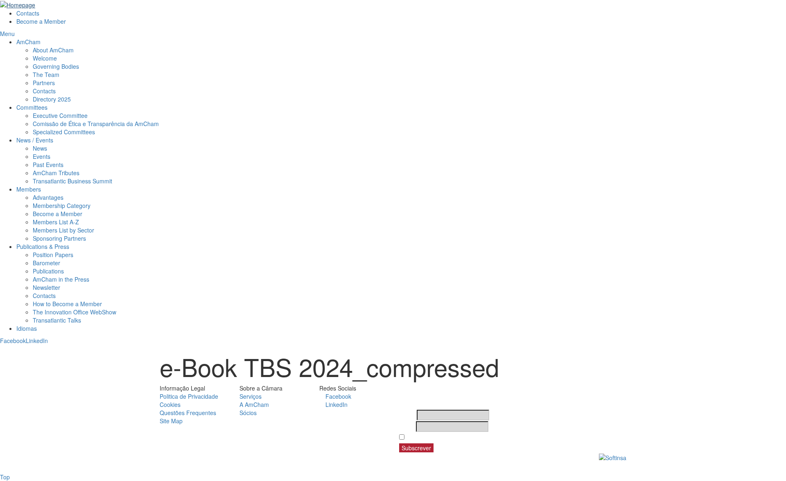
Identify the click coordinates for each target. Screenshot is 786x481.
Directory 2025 (52, 99)
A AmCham (254, 404)
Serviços (250, 396)
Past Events (48, 164)
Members (28, 189)
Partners (44, 83)
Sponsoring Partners (59, 238)
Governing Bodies (56, 66)
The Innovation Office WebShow (74, 312)
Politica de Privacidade (189, 396)
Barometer (46, 263)
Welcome (45, 58)
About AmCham (53, 50)
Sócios (248, 413)
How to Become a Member (67, 304)
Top (5, 477)
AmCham (28, 42)
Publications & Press (42, 246)
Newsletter (46, 287)
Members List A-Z (56, 222)
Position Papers (53, 255)
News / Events (34, 140)
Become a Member (41, 21)
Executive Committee (60, 115)
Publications (48, 271)
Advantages (48, 197)
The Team (46, 74)
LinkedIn (37, 340)
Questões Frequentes (188, 413)
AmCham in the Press (61, 279)
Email (406, 426)
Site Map (171, 421)
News (40, 148)
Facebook (13, 340)
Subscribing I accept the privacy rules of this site (474, 437)
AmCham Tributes (56, 173)
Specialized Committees (64, 132)
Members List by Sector (64, 230)
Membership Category (61, 205)
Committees (31, 107)
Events (41, 156)
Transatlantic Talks (57, 320)
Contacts (27, 13)
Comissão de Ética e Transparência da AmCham (96, 124)
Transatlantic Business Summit (72, 181)
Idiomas (26, 328)
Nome (407, 415)
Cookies (170, 404)
